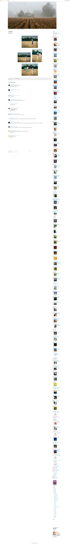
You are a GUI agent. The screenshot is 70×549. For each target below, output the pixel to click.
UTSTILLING (58, 302)
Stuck (57, 64)
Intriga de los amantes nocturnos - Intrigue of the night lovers (58, 202)
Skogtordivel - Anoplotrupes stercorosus (58, 273)
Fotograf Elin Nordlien (17, 4)
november (55, 494)
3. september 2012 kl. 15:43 (16, 113)
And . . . (58, 127)
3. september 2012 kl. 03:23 (15, 103)
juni (54, 510)
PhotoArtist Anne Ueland (56, 296)
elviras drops (11, 95)
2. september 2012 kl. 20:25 (17, 89)
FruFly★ (55, 191)
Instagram (55, 417)
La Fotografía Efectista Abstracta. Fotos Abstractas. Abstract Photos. (57, 200)
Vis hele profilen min (55, 537)
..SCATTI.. (55, 329)
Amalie (57, 401)
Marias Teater (55, 474)
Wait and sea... (58, 211)
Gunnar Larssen (55, 53)
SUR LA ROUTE (55, 468)
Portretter (12, 29)
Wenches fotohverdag (56, 291)
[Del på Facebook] (17, 78)
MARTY (54, 406)
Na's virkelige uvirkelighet (57, 312)
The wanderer (55, 42)
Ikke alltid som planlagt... (56, 498)
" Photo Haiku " (55, 342)
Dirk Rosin (55, 69)
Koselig (54, 216)
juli (54, 509)
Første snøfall (58, 455)
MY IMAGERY (55, 395)
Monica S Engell (12, 130)
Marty (11, 84)
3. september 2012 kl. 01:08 (18, 99)
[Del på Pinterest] (18, 78)
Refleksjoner (55, 193)
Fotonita (55, 229)
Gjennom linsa (55, 331)
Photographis (55, 132)
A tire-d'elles (55, 58)
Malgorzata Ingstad (12, 99)
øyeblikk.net (55, 96)
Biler (14, 29)
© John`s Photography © (56, 449)
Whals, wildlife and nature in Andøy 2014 (58, 279)
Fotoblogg (55, 475)
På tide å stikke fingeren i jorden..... (58, 422)
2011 (54, 516)
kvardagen (55, 419)
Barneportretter (55, 499)
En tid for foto (55, 444)
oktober (55, 495)
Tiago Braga (11, 113)
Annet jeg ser (55, 180)
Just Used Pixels (56, 85)
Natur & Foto (55, 426)
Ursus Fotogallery (56, 353)
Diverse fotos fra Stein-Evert (57, 175)
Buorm (57, 138)
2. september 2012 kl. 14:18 (15, 84)
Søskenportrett (58, 313)
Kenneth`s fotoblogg (56, 277)
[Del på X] (16, 78)
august (55, 508)
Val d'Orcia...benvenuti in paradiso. (59, 349)
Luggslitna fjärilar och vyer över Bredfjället (58, 241)
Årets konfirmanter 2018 (58, 171)
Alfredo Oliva (11, 135)
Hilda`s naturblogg (56, 99)
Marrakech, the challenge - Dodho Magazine (58, 123)
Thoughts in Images (56, 307)
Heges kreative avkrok (56, 360)
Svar (10, 87)
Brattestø (58, 372)
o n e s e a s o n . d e (56, 472)
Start (9, 29)
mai (54, 511)
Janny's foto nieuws (56, 261)
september (55, 496)
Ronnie (11, 103)
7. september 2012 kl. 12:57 (15, 126)
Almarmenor (55, 164)
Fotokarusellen (55, 245)
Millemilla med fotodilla (56, 466)
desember (55, 493)
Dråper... (58, 377)
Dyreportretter (23, 29)
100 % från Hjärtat (56, 148)
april (54, 512)
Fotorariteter (55, 205)
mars (54, 513)
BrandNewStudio (56, 358)
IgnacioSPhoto (55, 121)
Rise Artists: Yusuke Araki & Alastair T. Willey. (58, 325)
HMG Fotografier (55, 467)
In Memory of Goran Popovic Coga (57, 388)
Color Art (55, 382)
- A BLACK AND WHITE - (56, 442)
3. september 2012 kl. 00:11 (17, 95)
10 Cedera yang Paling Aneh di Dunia (58, 397)
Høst (57, 100)
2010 (54, 517)
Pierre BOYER (12, 89)
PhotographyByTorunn (56, 411)
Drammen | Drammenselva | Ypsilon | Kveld (58, 451)
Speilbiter (55, 272)
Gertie (11, 126)
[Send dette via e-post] (15, 78)
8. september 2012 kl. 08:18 (17, 130)
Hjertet (57, 194)
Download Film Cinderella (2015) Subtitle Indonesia (58, 263)
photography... (55, 473)
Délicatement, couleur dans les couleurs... (58, 60)
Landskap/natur (18, 29)
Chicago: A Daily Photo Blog (57, 74)
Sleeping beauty (58, 80)
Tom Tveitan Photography (57, 116)
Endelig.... (55, 497)
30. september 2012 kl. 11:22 (17, 135)
